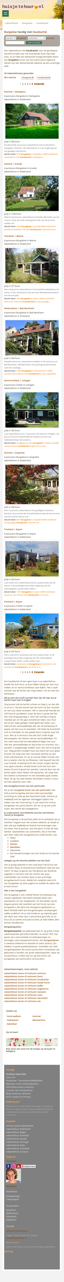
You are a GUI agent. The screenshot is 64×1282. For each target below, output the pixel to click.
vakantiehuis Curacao (17, 1151)
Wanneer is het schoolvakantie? (22, 1083)
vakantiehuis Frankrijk (17, 1135)
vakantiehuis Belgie (16, 1132)
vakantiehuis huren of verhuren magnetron (26, 988)
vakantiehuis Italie (15, 1145)
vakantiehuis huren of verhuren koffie (23, 985)
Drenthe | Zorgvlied (14, 452)
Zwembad (12, 1023)
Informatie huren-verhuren (20, 1087)
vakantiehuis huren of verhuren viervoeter (26, 998)
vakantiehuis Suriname (17, 1148)
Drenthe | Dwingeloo (15, 91)
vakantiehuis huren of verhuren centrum (25, 973)
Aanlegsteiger (13, 1196)
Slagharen (11, 1219)
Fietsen (13, 844)
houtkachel (40, 32)
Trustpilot (11, 1161)
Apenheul (11, 1210)
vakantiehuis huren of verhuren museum (25, 991)
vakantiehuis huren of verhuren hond (23, 976)
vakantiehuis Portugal (17, 1142)
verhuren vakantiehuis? (17, 1230)
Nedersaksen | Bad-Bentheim (19, 308)
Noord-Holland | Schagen (17, 380)
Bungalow (27, 23)
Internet (36, 1016)
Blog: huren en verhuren (18, 1093)
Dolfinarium (12, 1213)
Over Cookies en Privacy (18, 1096)
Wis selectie (10, 77)
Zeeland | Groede (13, 163)
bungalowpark (51, 940)
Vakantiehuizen (5, 13)
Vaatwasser (12, 1020)
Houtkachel (42, 23)
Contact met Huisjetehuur (19, 1090)
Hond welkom (14, 1016)
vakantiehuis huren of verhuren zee (22, 1001)
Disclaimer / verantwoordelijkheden (24, 1080)
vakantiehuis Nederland (18, 1129)
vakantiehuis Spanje (16, 1138)
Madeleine (11, 1186)
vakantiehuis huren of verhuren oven (23, 995)
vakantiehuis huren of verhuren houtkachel (26, 979)
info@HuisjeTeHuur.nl (16, 1238)
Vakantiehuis (11, 23)
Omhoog (8, 1251)
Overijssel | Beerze (13, 236)
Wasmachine (38, 1020)
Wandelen (15, 847)
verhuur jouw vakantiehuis (19, 1125)
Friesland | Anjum (13, 529)
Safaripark (11, 1216)
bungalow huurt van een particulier (32, 790)
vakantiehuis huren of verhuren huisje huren (27, 982)
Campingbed (12, 1199)
